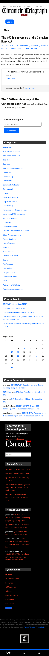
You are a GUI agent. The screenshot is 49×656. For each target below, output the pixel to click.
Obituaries (7, 222)
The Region (7, 268)
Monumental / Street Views (14, 214)
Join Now (10, 78)
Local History (8, 205)
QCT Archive (32, 48)
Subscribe (9, 603)
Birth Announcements (11, 155)
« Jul (11, 367)
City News (7, 172)
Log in (10, 21)
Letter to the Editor (10, 197)
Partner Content (9, 239)
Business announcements (13, 168)
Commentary (8, 176)
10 (12, 352)
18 (18, 356)
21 (36, 356)
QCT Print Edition (12, 578)
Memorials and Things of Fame (15, 210)
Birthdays (6, 160)
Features (6, 193)
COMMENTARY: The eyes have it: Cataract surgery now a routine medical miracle (17, 557)
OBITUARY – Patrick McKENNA (14, 308)
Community (23, 45)
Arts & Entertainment (11, 151)
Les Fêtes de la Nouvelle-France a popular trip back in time (16, 497)
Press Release (9, 251)
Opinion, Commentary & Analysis (16, 230)
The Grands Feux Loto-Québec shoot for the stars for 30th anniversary (17, 487)
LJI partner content (10, 201)
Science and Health (10, 255)
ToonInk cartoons (10, 276)
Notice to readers (10, 218)
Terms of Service (29, 627)
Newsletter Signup (13, 120)
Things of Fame (9, 272)
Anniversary (7, 147)
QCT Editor (7, 392)
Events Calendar (12, 595)
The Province (8, 264)
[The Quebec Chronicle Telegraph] (24, 10)
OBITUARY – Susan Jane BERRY (15, 304)
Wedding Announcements (13, 289)
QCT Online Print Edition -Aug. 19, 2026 (18, 312)
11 (18, 352)
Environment (8, 189)
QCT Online (33, 45)
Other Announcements (12, 235)
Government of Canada (14, 439)
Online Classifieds (10, 226)
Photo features (9, 243)
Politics (6, 247)
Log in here (30, 88)
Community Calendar (11, 185)
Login (7, 608)
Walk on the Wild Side (11, 285)
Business (6, 164)
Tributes (6, 281)
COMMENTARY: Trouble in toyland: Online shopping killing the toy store (18, 518)
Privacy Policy (40, 627)
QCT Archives (10, 587)
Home (9, 574)
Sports (5, 260)
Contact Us (9, 599)
